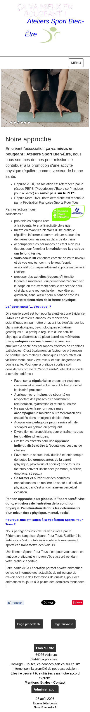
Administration (45, 689)
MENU (77, 64)
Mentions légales (37, 682)
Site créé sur (45, 707)
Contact (59, 682)
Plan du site (45, 648)
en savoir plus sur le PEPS (55, 193)
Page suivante (63, 624)
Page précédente (29, 624)
